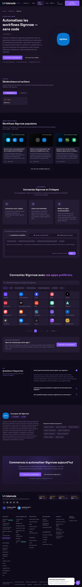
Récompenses (33, 545)
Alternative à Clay (47, 544)
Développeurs (6, 570)
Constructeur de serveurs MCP (7, 528)
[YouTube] (10, 502)
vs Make (45, 539)
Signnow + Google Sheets (50, 430)
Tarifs (33, 3)
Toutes (5, 288)
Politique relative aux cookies (45, 582)
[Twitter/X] (4, 502)
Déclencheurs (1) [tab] (10, 93)
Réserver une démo (59, 525)
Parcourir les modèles (32, 57)
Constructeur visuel (19, 520)
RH (3, 558)
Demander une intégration (67, 345)
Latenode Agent (8, 520)
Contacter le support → (9, 375)
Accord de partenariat (48, 584)
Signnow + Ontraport (48, 427)
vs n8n (44, 542)
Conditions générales (19, 582)
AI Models (54, 288)
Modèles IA (19, 523)
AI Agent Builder (20, 526)
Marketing (5, 545)
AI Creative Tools (19, 288)
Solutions (25, 3)
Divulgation (29, 584)
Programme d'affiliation (46, 524)
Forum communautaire (33, 532)
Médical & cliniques (5, 555)
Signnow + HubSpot (48, 437)
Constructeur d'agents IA (6, 524)
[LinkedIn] (7, 502)
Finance (5, 565)
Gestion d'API (6, 535)
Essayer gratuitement (72, 3)
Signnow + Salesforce (73, 427)
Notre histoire (33, 540)
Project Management (43, 288)
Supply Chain (6, 568)
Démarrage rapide (34, 519)
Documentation (33, 521)
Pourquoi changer (47, 535)
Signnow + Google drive (62, 433)
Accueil (4, 11)
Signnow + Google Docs (49, 433)
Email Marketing (31, 288)
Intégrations (11, 11)
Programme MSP (47, 527)
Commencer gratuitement (12, 57)
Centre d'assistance (59, 529)
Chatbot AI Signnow (11, 241)
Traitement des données (19, 584)
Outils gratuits (33, 526)
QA (3, 575)
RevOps (5, 573)
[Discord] (14, 502)
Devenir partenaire (45, 520)
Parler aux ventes (60, 521)
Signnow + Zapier (59, 437)
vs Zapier (45, 537)
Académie (32, 529)
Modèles (18, 538)
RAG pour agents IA (7, 532)
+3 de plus (61, 241)
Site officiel (16, 416)
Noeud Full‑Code (20, 528)
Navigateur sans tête (20, 531)
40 (47, 331)
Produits (17, 3)
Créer (71, 253)
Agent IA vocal (73, 520)
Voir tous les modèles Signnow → (41, 169)
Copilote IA (21, 541)
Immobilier (5, 552)
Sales (4, 563)
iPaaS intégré (40, 3)
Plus (47, 3)
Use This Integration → (15, 101)
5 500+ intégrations (19, 535)
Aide (24, 416)
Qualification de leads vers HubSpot (27, 241)
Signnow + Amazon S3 (61, 427)
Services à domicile (5, 548)
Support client (6, 561)
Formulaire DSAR (37, 584)
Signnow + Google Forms (63, 430)
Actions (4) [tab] (24, 93)
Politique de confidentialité (31, 582)
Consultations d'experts (59, 537)
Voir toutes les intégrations (52, 474)
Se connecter (60, 3)
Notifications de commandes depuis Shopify (47, 241)
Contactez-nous (60, 519)
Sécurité (31, 547)
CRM (11, 288)
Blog (30, 524)
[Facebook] (17, 502)
